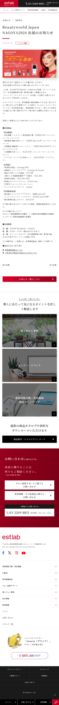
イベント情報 (22, 43)
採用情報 (5, 605)
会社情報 (5, 598)
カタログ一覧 (7, 624)
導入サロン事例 (8, 592)
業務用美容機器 (32, 10)
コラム (5, 611)
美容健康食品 (52, 10)
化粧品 (43, 10)
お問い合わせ (7, 617)
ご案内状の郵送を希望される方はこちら (21, 253)
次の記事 (52, 265)
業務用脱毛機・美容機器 (11, 566)
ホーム (6, 10)
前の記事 (6, 265)
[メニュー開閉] (55, 702)
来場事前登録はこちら (14, 250)
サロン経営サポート (18, 10)
